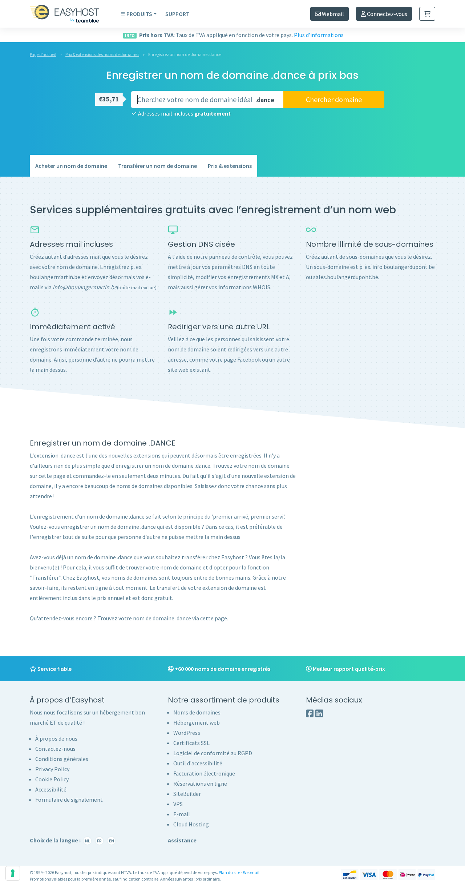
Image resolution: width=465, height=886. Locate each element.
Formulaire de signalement (69, 799)
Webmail (332, 13)
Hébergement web (196, 722)
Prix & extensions (230, 165)
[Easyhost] (70, 14)
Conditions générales (61, 758)
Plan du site (229, 872)
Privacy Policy (52, 769)
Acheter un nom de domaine (71, 165)
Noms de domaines (197, 712)
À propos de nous (56, 738)
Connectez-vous (386, 13)
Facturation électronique (204, 773)
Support (177, 13)
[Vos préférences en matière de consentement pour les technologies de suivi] (13, 873)
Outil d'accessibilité (197, 763)
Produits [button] (139, 13)
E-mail (181, 814)
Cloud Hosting (191, 824)
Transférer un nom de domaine (157, 165)
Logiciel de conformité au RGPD (212, 753)
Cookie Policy (52, 779)
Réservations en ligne (200, 783)
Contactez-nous (55, 748)
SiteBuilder (187, 793)
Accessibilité (50, 789)
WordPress (186, 732)
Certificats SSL (191, 742)
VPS (178, 804)
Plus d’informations (319, 35)
